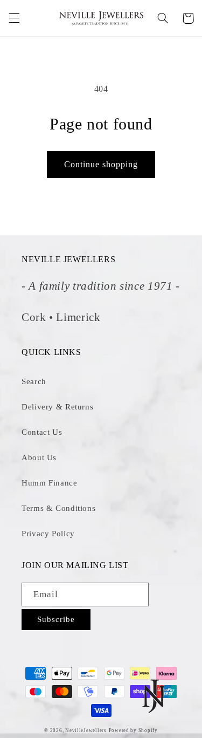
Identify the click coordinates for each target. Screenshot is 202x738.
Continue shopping (101, 164)
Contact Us (42, 432)
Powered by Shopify (133, 730)
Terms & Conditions (58, 508)
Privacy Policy (48, 533)
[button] (14, 18)
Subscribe (56, 619)
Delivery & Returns (57, 406)
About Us (39, 457)
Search (34, 381)
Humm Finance (50, 483)
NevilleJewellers (86, 730)
